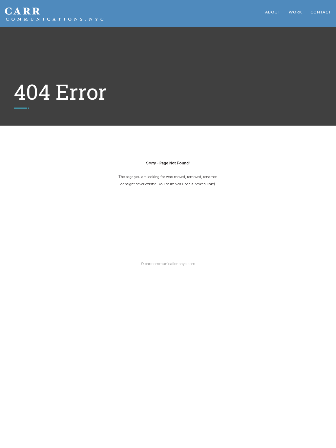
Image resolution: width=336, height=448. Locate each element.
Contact (320, 12)
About (273, 12)
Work (295, 12)
